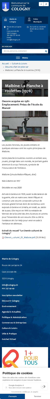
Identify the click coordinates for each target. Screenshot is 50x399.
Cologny (20, 9)
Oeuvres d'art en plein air (16, 67)
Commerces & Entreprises (14, 323)
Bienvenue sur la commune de (20, 4)
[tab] (13, 20)
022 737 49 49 (8, 288)
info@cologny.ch (13, 40)
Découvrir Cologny (10, 301)
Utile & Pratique (9, 334)
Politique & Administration (14, 317)
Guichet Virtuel (9, 339)
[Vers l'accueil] (5, 7)
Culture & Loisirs (19, 64)
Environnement (9, 306)
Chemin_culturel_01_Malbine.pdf (19, 238)
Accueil (5, 64)
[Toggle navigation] (18, 58)
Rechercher (7, 47)
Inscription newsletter (12, 295)
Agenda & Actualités (11, 312)
